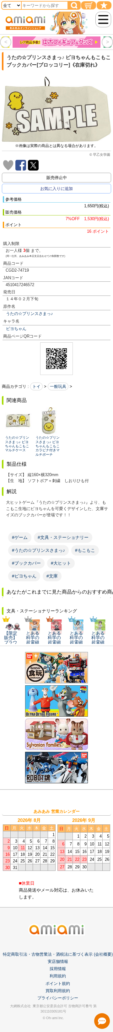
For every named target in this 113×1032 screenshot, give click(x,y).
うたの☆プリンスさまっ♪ (29, 313)
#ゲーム (20, 537)
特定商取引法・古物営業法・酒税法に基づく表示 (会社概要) (58, 954)
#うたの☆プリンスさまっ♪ (38, 550)
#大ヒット (61, 563)
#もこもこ (85, 550)
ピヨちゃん (16, 328)
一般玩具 (58, 386)
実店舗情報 (58, 961)
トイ (36, 386)
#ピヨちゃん (24, 575)
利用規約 (58, 976)
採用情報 (58, 968)
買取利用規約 (58, 990)
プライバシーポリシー (57, 998)
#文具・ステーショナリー (63, 537)
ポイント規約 (58, 983)
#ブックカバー (26, 563)
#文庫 (52, 575)
